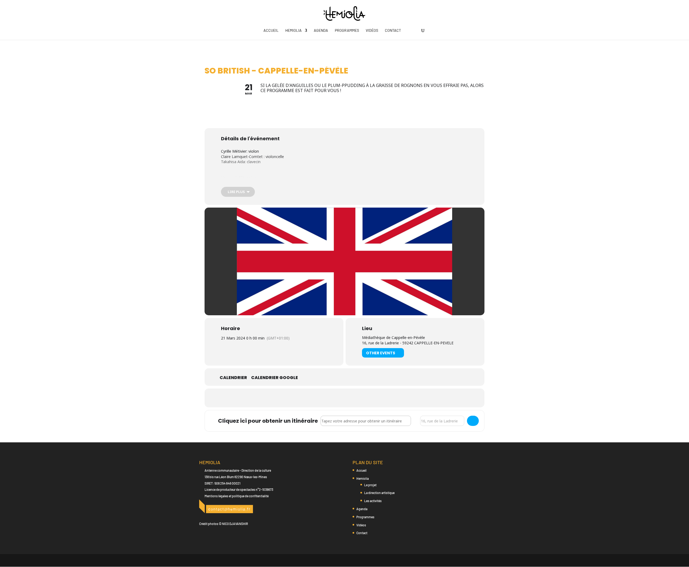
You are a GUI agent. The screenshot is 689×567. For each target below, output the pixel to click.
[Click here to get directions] (473, 421)
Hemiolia (293, 31)
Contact (393, 31)
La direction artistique (379, 493)
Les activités (373, 501)
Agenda (321, 31)
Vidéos (372, 31)
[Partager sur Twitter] (344, 398)
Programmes (347, 31)
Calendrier (233, 377)
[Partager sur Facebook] (331, 398)
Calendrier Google (274, 377)
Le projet (370, 485)
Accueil (271, 31)
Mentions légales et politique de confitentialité (237, 496)
